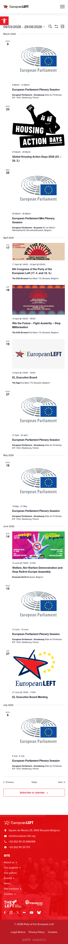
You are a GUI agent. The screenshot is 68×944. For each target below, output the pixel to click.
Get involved (11, 889)
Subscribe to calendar (32, 792)
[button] (4, 20)
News (7, 883)
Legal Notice (18, 932)
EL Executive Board (24, 377)
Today (34, 782)
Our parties (10, 873)
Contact (8, 894)
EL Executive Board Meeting (30, 697)
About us (9, 862)
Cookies (52, 932)
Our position (11, 867)
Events (8, 878)
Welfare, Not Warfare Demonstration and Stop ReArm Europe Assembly (37, 569)
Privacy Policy (37, 932)
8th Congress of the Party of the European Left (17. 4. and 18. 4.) (32, 271)
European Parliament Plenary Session (36, 89)
